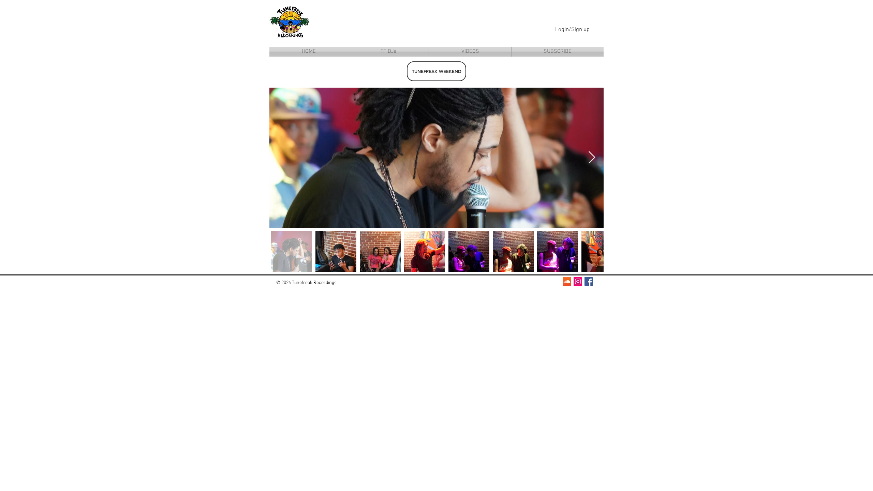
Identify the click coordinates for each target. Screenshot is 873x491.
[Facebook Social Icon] (589, 281)
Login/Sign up (572, 29)
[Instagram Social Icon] (578, 281)
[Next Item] (592, 157)
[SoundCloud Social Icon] (567, 281)
